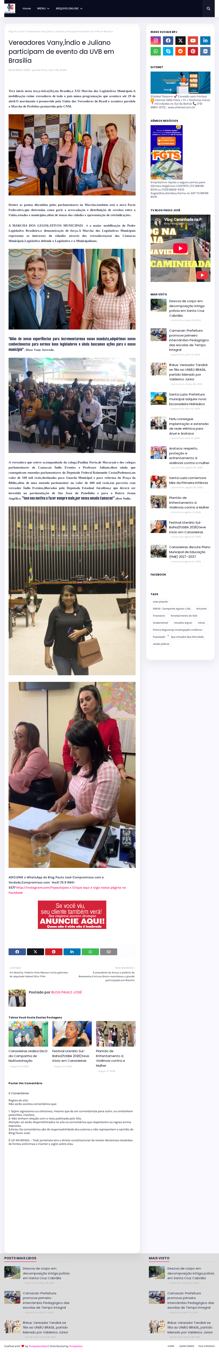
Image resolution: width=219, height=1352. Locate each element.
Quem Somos (186, 1346)
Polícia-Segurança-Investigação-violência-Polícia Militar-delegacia (178, 630)
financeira (159, 615)
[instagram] (156, 40)
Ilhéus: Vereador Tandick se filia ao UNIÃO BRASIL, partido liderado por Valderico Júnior (188, 372)
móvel (201, 622)
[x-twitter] (180, 40)
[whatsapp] (156, 51)
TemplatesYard (38, 1346)
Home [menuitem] (27, 8)
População (159, 636)
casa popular (160, 601)
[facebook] (168, 40)
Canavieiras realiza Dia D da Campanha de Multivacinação (28, 1056)
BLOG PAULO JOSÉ (19, 70)
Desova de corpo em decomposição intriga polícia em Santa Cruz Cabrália (186, 308)
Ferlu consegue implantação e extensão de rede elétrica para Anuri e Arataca (189, 426)
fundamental (160, 622)
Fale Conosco (206, 1346)
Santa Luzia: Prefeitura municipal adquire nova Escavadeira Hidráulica (187, 399)
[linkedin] (205, 40)
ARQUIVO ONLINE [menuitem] (67, 8)
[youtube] (193, 40)
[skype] (168, 51)
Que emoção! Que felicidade (187, 636)
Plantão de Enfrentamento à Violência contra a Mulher (110, 1058)
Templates (76, 1346)
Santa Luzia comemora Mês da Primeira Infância (188, 480)
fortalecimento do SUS (184, 615)
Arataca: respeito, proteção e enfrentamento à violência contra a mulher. (189, 455)
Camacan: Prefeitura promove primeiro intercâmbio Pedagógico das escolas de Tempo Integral (189, 340)
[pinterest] (193, 51)
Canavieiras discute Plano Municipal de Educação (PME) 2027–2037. (189, 552)
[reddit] (180, 51)
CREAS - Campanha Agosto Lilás (172, 608)
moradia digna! (183, 622)
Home (171, 1346)
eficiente (201, 608)
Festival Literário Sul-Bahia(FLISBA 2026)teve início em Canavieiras (70, 1056)
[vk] (205, 51)
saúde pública (161, 643)
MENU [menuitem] (41, 8)
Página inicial (17, 31)
